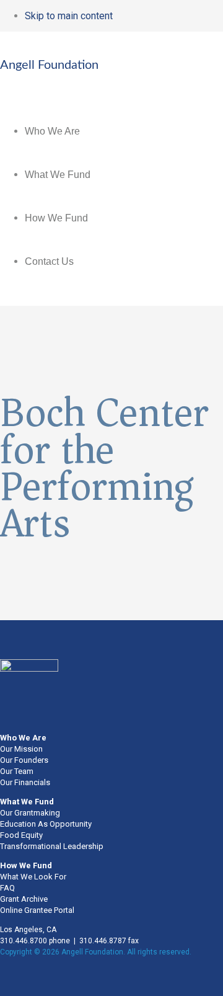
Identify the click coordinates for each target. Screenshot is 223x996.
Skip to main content (69, 16)
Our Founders (24, 760)
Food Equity (21, 835)
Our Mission (21, 749)
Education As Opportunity (46, 824)
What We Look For (33, 876)
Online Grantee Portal (37, 910)
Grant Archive (24, 899)
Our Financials (25, 782)
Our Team (16, 771)
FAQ (7, 887)
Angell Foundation (49, 65)
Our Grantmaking (30, 812)
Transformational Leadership (51, 846)
